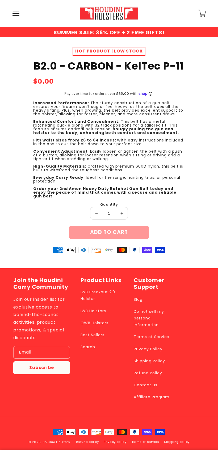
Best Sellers (92, 335)
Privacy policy (115, 442)
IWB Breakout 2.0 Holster (98, 295)
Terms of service (145, 442)
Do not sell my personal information (149, 318)
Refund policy (87, 442)
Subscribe (41, 367)
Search (88, 347)
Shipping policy (177, 442)
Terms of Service (151, 336)
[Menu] (16, 13)
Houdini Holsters (56, 442)
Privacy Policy (148, 349)
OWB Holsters (94, 323)
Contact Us (145, 385)
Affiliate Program (151, 397)
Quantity (109, 204)
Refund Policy (148, 373)
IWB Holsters (93, 311)
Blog (138, 299)
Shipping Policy (149, 361)
